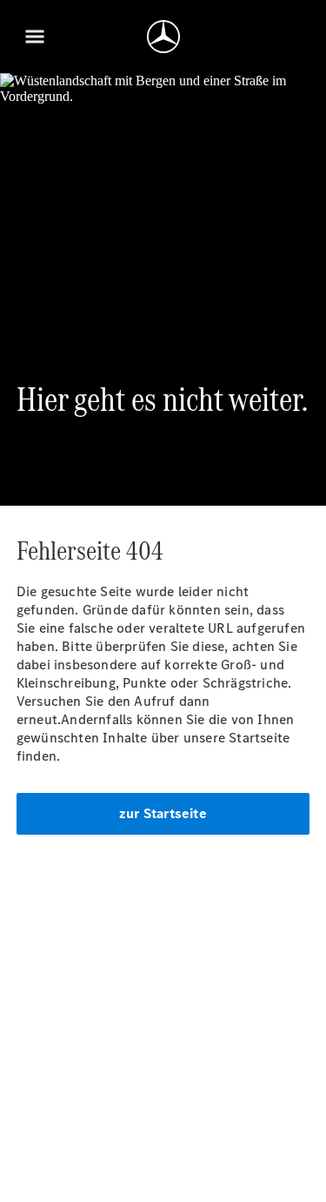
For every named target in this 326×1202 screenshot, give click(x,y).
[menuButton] (35, 36)
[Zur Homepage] (163, 37)
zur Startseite (163, 813)
